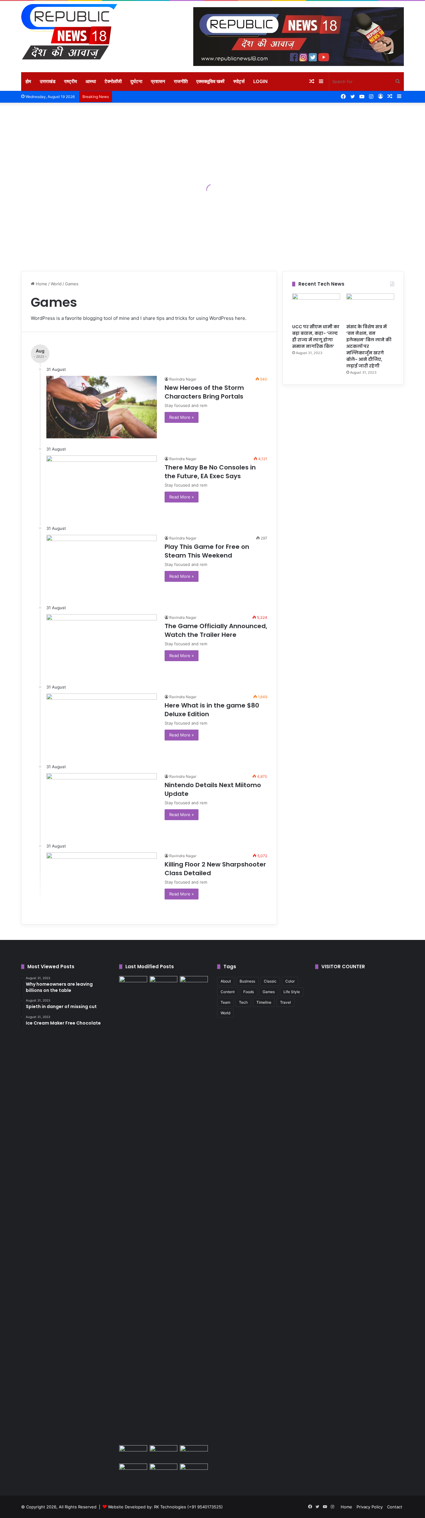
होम (28, 81)
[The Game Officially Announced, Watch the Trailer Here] (101, 645)
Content (228, 991)
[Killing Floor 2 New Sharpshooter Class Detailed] (101, 883)
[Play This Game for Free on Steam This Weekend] (101, 566)
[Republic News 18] (69, 31)
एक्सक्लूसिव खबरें (210, 81)
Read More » (181, 417)
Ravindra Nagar (182, 379)
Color (290, 981)
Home (41, 283)
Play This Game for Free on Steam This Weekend (207, 551)
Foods (248, 991)
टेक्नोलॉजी (113, 81)
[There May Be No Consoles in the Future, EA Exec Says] (101, 486)
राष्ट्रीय (70, 81)
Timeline (263, 1002)
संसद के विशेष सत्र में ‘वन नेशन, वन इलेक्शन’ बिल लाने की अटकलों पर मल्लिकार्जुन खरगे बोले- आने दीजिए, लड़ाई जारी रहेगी (368, 346)
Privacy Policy (370, 1506)
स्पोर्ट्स (239, 81)
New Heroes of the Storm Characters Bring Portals (204, 392)
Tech (243, 1002)
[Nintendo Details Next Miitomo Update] (101, 804)
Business (247, 981)
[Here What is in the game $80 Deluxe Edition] (101, 725)
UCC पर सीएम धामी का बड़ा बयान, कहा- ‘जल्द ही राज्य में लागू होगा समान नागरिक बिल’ (315, 336)
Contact (394, 1506)
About (226, 981)
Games (269, 991)
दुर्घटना (136, 81)
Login (260, 81)
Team (225, 1002)
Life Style (291, 991)
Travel (285, 1002)
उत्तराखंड (47, 81)
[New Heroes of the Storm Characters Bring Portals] (101, 407)
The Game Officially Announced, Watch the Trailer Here (216, 630)
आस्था (91, 81)
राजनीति (181, 81)
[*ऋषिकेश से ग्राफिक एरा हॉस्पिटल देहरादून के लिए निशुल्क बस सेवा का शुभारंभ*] (164, 1453)
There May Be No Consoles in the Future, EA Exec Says (210, 471)
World (56, 283)
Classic (270, 981)
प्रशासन (158, 81)
